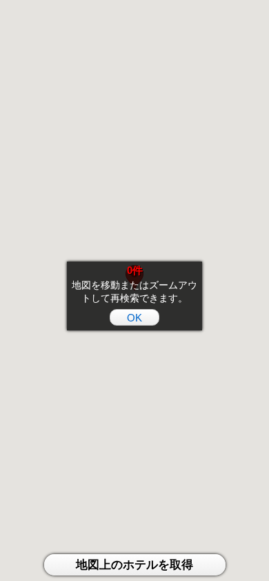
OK (134, 318)
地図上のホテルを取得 (134, 564)
